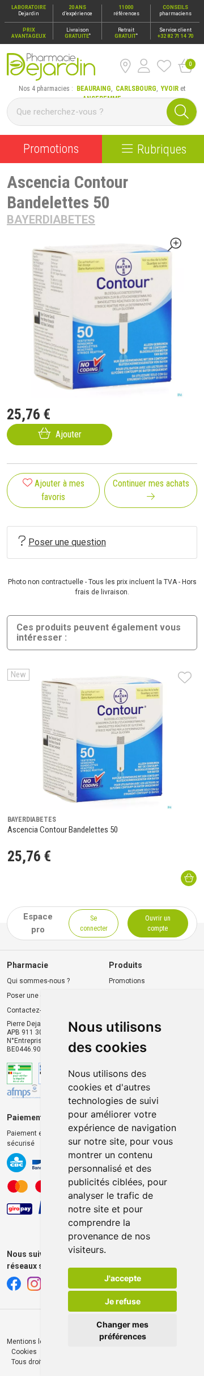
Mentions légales (34, 1342)
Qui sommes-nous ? (38, 981)
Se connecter (94, 923)
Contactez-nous (32, 1010)
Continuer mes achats (151, 483)
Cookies (24, 1352)
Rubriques (161, 149)
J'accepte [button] (122, 1278)
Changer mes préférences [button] (122, 1330)
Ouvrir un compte (158, 923)
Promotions (51, 149)
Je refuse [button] (123, 1301)
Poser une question (67, 542)
